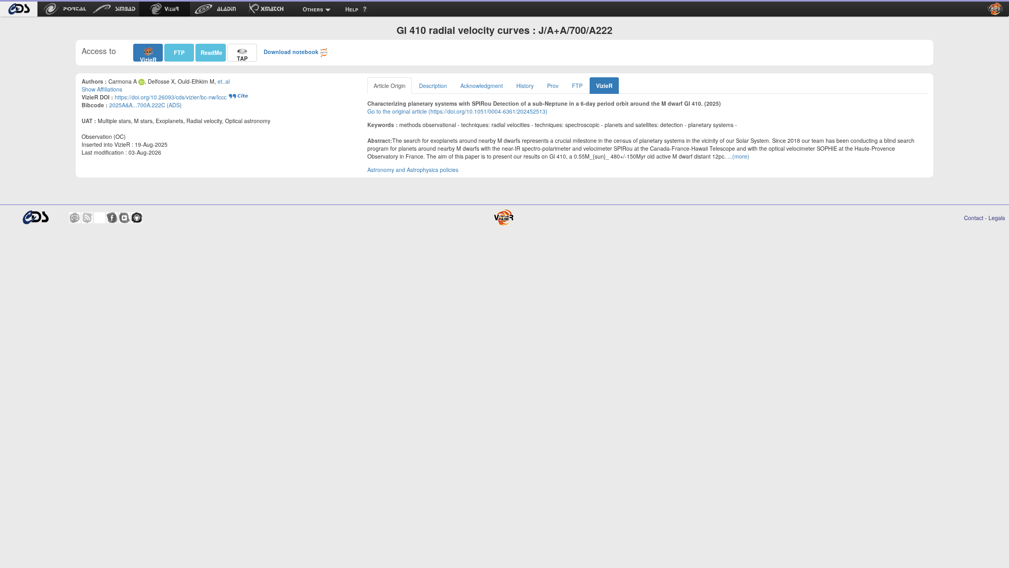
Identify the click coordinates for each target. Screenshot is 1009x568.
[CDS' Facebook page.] (111, 217)
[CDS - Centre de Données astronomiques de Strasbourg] (35, 217)
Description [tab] (433, 86)
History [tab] (525, 86)
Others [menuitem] (313, 9)
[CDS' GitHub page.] (136, 217)
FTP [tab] (577, 86)
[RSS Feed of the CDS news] (87, 217)
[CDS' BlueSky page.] (99, 217)
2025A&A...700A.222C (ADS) (145, 105)
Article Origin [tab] (390, 86)
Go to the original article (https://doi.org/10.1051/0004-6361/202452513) (457, 111)
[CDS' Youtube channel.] (124, 217)
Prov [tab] (552, 86)
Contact (973, 218)
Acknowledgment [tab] (481, 86)
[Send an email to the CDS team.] (74, 217)
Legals (997, 218)
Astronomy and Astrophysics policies (412, 170)
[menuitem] (18, 9)
